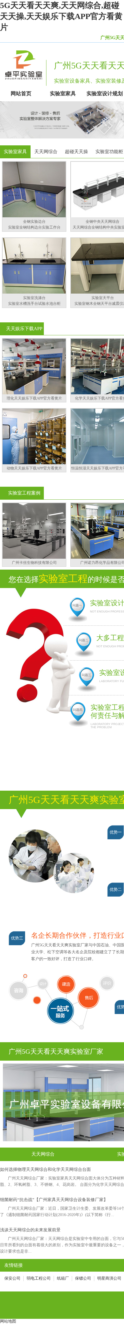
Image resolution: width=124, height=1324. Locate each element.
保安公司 (12, 1278)
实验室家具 (15, 151)
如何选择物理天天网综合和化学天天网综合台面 (45, 1169)
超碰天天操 (76, 151)
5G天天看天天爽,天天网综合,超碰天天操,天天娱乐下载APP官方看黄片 (61, 16)
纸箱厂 (63, 1278)
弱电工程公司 (39, 1278)
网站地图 (8, 1321)
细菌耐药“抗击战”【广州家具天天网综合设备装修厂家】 (54, 1199)
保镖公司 (83, 1278)
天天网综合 (45, 151)
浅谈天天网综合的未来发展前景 (30, 1230)
